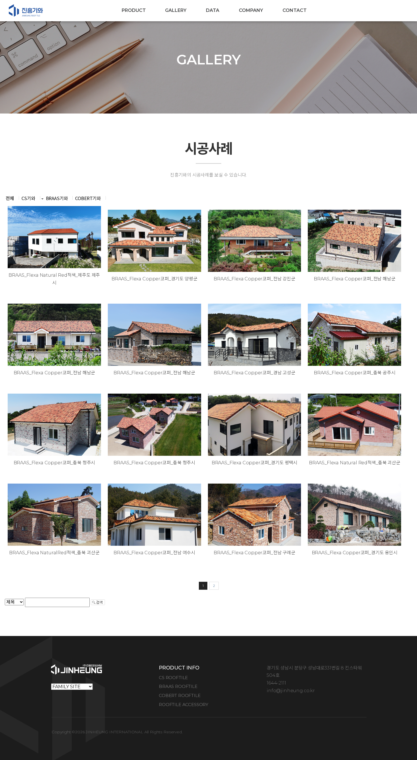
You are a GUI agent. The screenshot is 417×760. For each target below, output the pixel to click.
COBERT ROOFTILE (180, 695)
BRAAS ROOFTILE (178, 686)
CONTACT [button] (295, 10)
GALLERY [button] (175, 10)
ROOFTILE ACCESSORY (183, 704)
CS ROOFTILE (173, 677)
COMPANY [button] (251, 10)
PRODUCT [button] (134, 10)
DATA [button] (212, 10)
